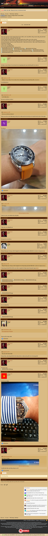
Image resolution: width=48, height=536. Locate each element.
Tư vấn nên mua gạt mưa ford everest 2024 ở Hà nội (36, 501)
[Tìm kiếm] (46, 6)
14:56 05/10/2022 (4, 295)
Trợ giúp (37, 520)
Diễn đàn (31, 5)
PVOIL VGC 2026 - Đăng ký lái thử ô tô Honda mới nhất (15, 10)
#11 (46, 253)
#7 (46, 193)
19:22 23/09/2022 (4, 118)
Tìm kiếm (2, 7)
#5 (46, 101)
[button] (27, 6)
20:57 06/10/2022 (4, 371)
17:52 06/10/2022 (4, 358)
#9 (46, 229)
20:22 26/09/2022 (4, 217)
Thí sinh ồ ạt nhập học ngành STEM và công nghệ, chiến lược (36, 495)
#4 (46, 84)
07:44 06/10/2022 (4, 307)
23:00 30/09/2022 (4, 283)
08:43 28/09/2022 (4, 241)
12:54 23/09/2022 (4, 55)
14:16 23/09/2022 (4, 67)
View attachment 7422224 (7, 331)
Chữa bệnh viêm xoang (32, 508)
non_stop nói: (5, 203)
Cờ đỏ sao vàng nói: (6, 456)
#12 (46, 270)
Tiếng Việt (4, 520)
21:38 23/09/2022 (4, 193)
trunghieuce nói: (6, 112)
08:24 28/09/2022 (4, 229)
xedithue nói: (5, 263)
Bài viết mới (27, 487)
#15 (46, 307)
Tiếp (5, 22)
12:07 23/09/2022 (4, 27)
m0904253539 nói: (6, 95)
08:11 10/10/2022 (4, 446)
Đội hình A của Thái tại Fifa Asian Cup (35, 492)
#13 (46, 283)
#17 (46, 341)
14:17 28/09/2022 (4, 253)
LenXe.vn (14, 5)
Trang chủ (20, 5)
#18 (46, 358)
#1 (46, 27)
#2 (46, 55)
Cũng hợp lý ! (30, 503)
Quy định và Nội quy (31, 520)
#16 (46, 319)
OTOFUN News (42, 520)
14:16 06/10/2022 (4, 341)
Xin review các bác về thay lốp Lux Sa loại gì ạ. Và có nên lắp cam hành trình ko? (36, 490)
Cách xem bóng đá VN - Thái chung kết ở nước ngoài (35, 514)
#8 (46, 217)
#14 (46, 295)
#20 (46, 446)
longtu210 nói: (5, 351)
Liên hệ (25, 520)
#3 (46, 67)
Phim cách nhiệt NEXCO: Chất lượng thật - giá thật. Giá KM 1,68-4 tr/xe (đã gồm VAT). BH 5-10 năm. (25, 534)
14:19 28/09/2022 (4, 270)
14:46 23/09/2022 (4, 84)
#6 (46, 118)
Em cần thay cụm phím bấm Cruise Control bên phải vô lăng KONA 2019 (36, 511)
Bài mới (25, 5)
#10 (46, 241)
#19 (46, 371)
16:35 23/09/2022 (4, 101)
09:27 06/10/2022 (4, 319)
